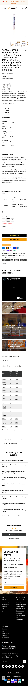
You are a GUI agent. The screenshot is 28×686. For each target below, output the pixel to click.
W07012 (4, 411)
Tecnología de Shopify (17, 676)
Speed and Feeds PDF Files (20, 616)
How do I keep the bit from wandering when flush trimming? (13, 497)
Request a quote (6, 439)
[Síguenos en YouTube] (16, 666)
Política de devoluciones (21, 604)
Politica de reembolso (20, 606)
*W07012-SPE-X (4, 415)
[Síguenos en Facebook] (3, 666)
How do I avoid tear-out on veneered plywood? (13, 516)
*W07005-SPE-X (4, 391)
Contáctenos (4, 629)
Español (17, 672)
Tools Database (19, 613)
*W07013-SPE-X (4, 423)
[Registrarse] (24, 661)
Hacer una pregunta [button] (14, 539)
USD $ (10, 672)
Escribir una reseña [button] (14, 535)
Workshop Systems (6, 602)
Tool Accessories (5, 604)
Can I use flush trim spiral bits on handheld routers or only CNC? (13, 504)
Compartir (4, 263)
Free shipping (11, 260)
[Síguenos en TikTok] (19, 666)
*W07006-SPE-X (4, 399)
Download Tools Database (9, 443)
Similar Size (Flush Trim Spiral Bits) (10, 357)
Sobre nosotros (5, 626)
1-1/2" (16, 403)
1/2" (11, 403)
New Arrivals (4, 606)
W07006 (4, 395)
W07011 (4, 403)
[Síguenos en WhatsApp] (22, 666)
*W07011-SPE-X (4, 407)
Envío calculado (5, 78)
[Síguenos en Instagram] (9, 666)
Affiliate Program (5, 638)
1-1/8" (16, 379)
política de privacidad (20, 608)
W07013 (4, 419)
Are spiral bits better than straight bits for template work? (13, 478)
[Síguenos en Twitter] (6, 666)
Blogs (3, 631)
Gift (2, 611)
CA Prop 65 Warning (7, 435)
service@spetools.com (11, 645)
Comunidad (4, 635)
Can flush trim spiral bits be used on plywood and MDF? (13, 485)
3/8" (11, 427)
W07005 (4, 387)
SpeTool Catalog (19, 619)
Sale (3, 608)
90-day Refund (16, 260)
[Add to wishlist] (25, 50)
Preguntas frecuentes (20, 600)
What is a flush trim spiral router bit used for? (12, 460)
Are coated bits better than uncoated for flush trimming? (12, 510)
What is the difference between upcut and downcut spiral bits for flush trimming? (13, 472)
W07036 (4, 427)
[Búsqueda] (5, 8)
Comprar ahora (14, 239)
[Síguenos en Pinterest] (13, 666)
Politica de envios (19, 602)
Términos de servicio (20, 611)
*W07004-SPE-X (4, 383)
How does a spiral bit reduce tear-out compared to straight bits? (13, 465)
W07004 (4, 379)
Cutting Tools (4, 600)
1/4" (11, 379)
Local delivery (5, 260)
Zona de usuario (5, 633)
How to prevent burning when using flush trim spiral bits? (12, 491)
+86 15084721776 (12, 647)
